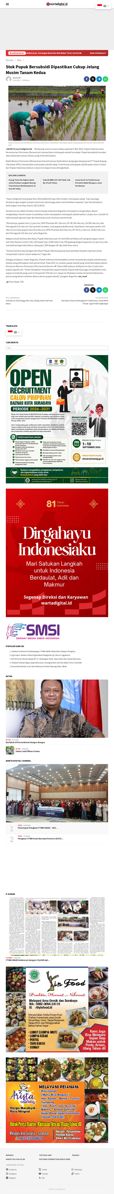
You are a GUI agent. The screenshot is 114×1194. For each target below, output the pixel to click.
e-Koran (9, 958)
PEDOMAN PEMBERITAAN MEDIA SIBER (54, 1159)
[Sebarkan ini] (86, 79)
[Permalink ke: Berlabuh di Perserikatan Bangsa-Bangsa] (57, 709)
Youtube (45, 1174)
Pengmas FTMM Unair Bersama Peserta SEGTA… (40, 838)
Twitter (44, 1169)
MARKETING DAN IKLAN (15, 1159)
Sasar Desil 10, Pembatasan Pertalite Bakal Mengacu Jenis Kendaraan (88, 183)
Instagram (13, 1174)
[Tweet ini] (93, 79)
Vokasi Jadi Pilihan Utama (28, 751)
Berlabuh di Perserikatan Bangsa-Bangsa (25, 742)
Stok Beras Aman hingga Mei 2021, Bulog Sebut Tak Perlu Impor (29, 300)
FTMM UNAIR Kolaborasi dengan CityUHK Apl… (28, 960)
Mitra (8, 740)
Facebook (13, 1169)
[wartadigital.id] (57, 4)
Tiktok (77, 1174)
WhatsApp (78, 1169)
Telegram (12, 1178)
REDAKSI (75, 1155)
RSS (43, 1178)
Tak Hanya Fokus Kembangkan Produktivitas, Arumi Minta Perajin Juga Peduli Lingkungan (84, 300)
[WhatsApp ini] (105, 79)
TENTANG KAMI (45, 1155)
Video (20, 825)
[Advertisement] (57, 29)
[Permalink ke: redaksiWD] (8, 79)
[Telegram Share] (99, 79)
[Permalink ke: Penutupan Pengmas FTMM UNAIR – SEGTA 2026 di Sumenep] (57, 793)
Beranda (9, 1155)
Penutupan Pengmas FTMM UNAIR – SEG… (38, 828)
